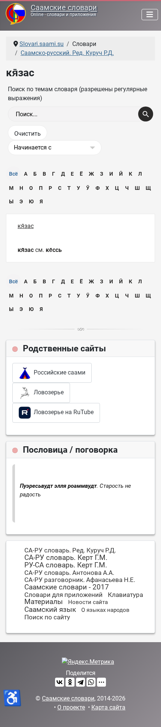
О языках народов (105, 610)
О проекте (71, 707)
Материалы (43, 601)
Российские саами (58, 372)
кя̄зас (26, 226)
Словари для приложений (63, 594)
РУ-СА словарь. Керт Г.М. (65, 565)
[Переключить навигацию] (150, 14)
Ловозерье (47, 392)
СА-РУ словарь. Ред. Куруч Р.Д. (70, 550)
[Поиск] (145, 114)
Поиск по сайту (47, 617)
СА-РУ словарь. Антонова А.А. (69, 572)
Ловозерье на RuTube (62, 412)
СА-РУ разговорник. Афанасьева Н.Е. (79, 579)
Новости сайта (88, 602)
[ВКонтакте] (59, 682)
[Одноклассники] (70, 682)
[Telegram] (80, 682)
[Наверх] (148, 713)
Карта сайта (108, 707)
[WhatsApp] (90, 682)
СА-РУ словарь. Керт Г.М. (65, 557)
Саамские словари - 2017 (66, 587)
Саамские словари (64, 7)
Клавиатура (125, 594)
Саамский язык (50, 609)
